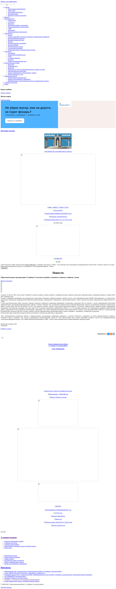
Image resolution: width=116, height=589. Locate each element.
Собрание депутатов (10, 82)
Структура (11, 22)
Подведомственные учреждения (18, 25)
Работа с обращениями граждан (14, 562)
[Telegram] (114, 334)
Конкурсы (11, 64)
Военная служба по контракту (17, 15)
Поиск (6, 84)
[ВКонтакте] (108, 334)
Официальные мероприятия (16, 9)
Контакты (11, 23)
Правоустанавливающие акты (17, 61)
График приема (9, 559)
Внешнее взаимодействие (16, 40)
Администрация (9, 537)
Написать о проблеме (14, 121)
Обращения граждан (10, 76)
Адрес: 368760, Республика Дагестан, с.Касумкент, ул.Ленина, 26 (24, 573)
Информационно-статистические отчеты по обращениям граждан (28, 81)
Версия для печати (6, 281)
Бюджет (10, 41)
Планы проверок (13, 45)
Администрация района (11, 544)
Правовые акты (13, 66)
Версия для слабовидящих (9, 1)
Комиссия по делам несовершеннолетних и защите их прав (26, 69)
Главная (6, 7)
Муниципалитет (9, 19)
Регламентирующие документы (14, 560)
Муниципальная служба (11, 63)
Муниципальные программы (17, 43)
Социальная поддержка (15, 48)
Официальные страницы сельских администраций (20, 546)
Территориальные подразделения (18, 27)
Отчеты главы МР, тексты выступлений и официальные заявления (28, 37)
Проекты (11, 59)
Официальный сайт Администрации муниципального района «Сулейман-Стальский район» (33, 571)
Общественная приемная (12, 557)
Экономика (11, 30)
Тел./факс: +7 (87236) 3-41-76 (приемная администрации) (22, 579)
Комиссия (11, 68)
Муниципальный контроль (16, 38)
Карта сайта (11, 10)
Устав (9, 56)
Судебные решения (14, 58)
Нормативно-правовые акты (17, 55)
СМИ (9, 28)
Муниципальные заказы (15, 46)
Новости (7, 17)
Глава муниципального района (13, 541)
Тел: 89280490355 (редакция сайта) (15, 576)
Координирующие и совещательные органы (21, 50)
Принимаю (4, 268)
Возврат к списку (6, 329)
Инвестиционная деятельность (17, 32)
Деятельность (8, 33)
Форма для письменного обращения (19, 79)
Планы (10, 35)
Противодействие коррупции (17, 71)
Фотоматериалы (13, 14)
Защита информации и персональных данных (22, 73)
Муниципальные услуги (15, 74)
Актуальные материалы (15, 12)
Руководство (12, 20)
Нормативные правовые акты (17, 77)
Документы (8, 51)
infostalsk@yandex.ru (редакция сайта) (16, 578)
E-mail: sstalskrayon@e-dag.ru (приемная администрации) (21, 581)
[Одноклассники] (111, 334)
